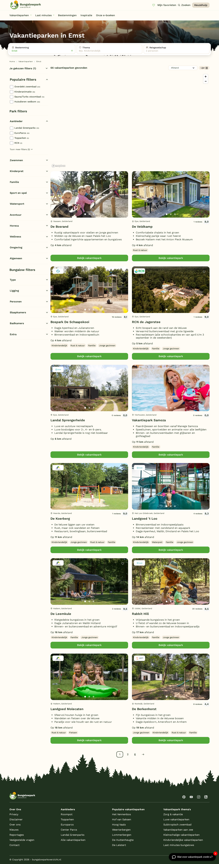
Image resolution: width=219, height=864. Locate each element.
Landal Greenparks (26, 128)
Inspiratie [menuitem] (86, 15)
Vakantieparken (25, 61)
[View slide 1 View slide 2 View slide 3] (89, 194)
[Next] (123, 199)
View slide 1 (85, 214)
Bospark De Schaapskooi (70, 322)
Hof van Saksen (121, 819)
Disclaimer (16, 819)
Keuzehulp (200, 5)
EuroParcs (21, 133)
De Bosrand (59, 226)
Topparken (21, 138)
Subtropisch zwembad (177, 824)
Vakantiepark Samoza (149, 420)
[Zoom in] (205, 76)
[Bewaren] (122, 176)
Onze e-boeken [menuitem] (105, 15)
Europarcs (67, 824)
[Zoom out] (205, 81)
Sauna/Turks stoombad (29, 96)
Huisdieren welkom (27, 101)
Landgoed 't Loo (144, 518)
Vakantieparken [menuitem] (19, 15)
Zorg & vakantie (173, 814)
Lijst (203, 68)
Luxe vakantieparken (176, 819)
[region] (130, 121)
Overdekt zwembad (27, 86)
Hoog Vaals (119, 824)
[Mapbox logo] (58, 166)
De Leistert (119, 845)
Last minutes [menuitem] (43, 15)
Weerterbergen (121, 829)
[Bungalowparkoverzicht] (25, 4)
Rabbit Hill (140, 614)
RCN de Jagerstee (146, 322)
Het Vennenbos (121, 814)
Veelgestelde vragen (21, 839)
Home (12, 61)
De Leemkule (61, 614)
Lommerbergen (121, 834)
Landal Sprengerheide (68, 420)
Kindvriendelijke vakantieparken (183, 839)
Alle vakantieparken (73, 839)
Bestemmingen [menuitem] (67, 15)
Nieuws (13, 829)
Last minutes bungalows (178, 845)
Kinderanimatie (24, 91)
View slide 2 (89, 214)
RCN (18, 143)
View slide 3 (93, 214)
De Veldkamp (142, 226)
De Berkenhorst (144, 709)
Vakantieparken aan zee (178, 829)
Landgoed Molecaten (67, 709)
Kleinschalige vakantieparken (181, 834)
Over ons (15, 824)
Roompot (66, 814)
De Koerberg (60, 518)
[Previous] (54, 199)
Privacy (13, 814)
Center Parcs (69, 829)
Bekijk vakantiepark (89, 258)
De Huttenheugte (123, 839)
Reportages (16, 834)
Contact (14, 845)
